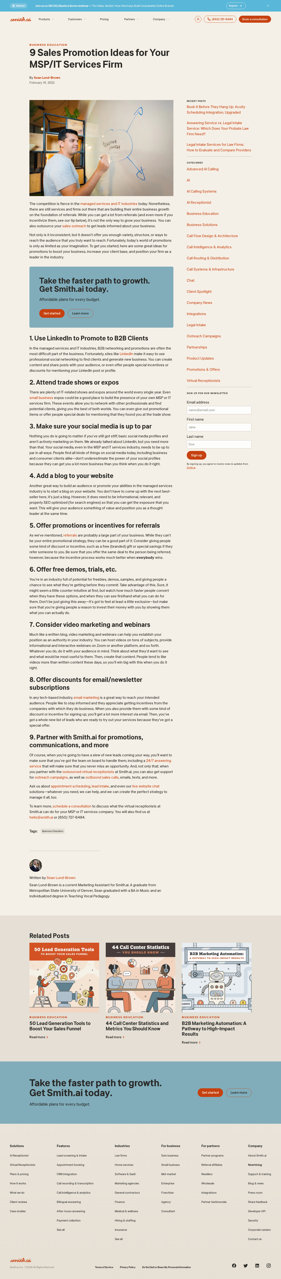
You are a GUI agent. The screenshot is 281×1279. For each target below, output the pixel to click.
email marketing (86, 697)
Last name (195, 436)
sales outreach (74, 226)
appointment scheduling (70, 786)
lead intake (100, 786)
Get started (52, 313)
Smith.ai (191, 467)
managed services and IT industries (108, 204)
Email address (198, 402)
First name (195, 419)
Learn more (80, 313)
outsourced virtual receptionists (88, 772)
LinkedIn (126, 354)
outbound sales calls (102, 777)
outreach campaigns (51, 777)
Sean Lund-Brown (47, 77)
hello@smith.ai (41, 817)
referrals (70, 535)
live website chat (145, 786)
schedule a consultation (72, 806)
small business (41, 398)
